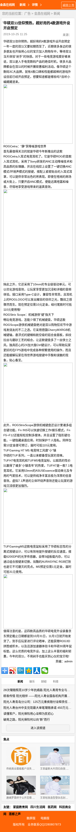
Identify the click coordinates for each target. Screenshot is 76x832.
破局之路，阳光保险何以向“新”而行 (26, 719)
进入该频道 (38, 728)
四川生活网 (37, 807)
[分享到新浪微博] (12, 670)
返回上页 (68, 5)
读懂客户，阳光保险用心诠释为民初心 (28, 713)
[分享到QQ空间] (28, 670)
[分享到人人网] (36, 670)
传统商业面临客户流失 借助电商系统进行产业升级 (34, 768)
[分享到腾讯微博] (20, 670)
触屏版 (31, 818)
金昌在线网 (7, 4)
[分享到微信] (44, 670)
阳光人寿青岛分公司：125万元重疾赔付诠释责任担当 (38, 701)
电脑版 (45, 818)
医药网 (52, 807)
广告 (27, 13)
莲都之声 (15, 814)
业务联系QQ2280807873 (44, 824)
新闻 (57, 13)
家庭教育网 (20, 807)
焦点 (6, 739)
